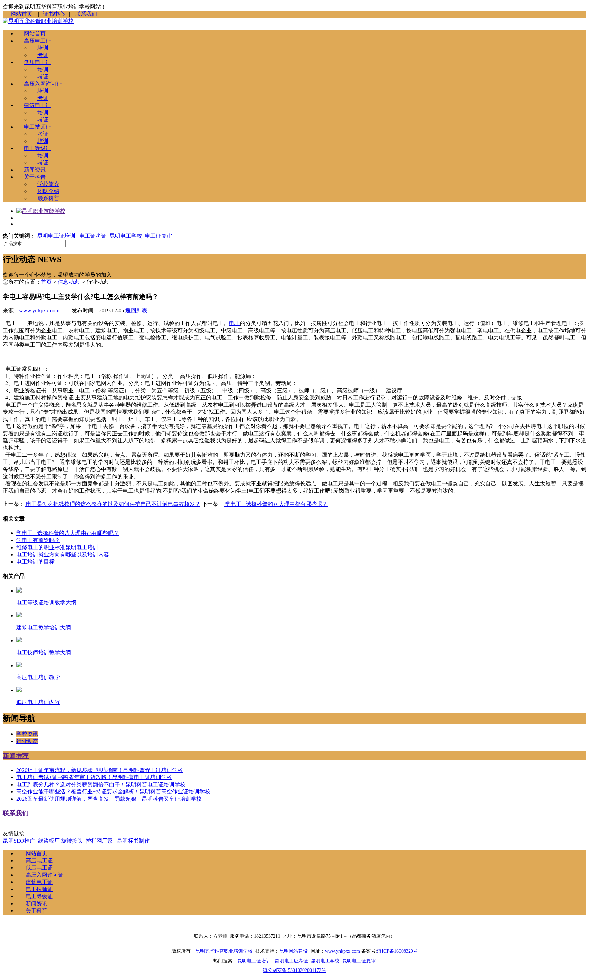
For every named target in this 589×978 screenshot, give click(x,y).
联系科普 (48, 198)
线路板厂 (49, 841)
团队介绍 (48, 191)
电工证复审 (158, 236)
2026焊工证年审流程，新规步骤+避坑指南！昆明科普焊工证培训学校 (99, 770)
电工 (234, 323)
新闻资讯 (35, 170)
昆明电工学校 (125, 236)
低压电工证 (37, 62)
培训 (42, 48)
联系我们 (86, 14)
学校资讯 (27, 734)
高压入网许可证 (43, 84)
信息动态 (68, 282)
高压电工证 (37, 41)
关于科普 (35, 177)
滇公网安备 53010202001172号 (294, 970)
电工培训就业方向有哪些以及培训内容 (62, 554)
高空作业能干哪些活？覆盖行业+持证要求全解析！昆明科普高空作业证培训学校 (113, 791)
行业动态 (27, 741)
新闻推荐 (16, 755)
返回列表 (136, 310)
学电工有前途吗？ (38, 540)
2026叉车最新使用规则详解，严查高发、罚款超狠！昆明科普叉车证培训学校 (109, 799)
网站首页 (21, 14)
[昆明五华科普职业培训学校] (38, 21)
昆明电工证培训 (56, 236)
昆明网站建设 (293, 951)
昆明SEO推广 (19, 841)
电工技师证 (37, 127)
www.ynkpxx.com (39, 310)
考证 (42, 55)
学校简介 (48, 184)
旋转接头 (72, 841)
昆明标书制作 (133, 841)
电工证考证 (93, 236)
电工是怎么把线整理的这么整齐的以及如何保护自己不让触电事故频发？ (112, 504)
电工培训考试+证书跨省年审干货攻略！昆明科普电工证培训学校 (94, 777)
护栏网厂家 (99, 841)
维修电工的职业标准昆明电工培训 (57, 547)
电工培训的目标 (35, 562)
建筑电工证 (37, 105)
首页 (46, 282)
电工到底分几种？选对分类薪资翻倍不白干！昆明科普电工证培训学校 (100, 784)
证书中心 (54, 14)
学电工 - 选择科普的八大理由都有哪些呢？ (276, 504)
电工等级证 (37, 148)
